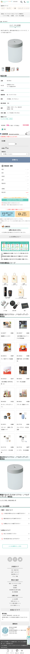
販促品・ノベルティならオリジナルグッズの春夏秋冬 (15, 645)
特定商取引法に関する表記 (15, 589)
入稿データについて (15, 572)
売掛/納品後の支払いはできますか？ (12, 538)
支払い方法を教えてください (10, 533)
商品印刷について (15, 574)
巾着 (15, 8)
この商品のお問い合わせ (24, 214)
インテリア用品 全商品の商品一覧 (8, 500)
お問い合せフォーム (15, 601)
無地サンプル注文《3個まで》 (9, 214)
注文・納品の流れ (15, 570)
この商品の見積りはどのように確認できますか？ (15, 513)
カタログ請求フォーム (15, 605)
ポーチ (3, 8)
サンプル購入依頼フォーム (15, 603)
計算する (15, 160)
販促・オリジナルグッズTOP (15, 583)
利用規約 (15, 587)
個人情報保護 (15, 591)
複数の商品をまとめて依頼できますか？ (13, 518)
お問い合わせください (15, 230)
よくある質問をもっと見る (15, 546)
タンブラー (9, 8)
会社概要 (15, 585)
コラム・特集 (15, 576)
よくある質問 (15, 599)
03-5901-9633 (15, 1)
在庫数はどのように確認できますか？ (12, 523)
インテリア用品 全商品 (6, 118)
